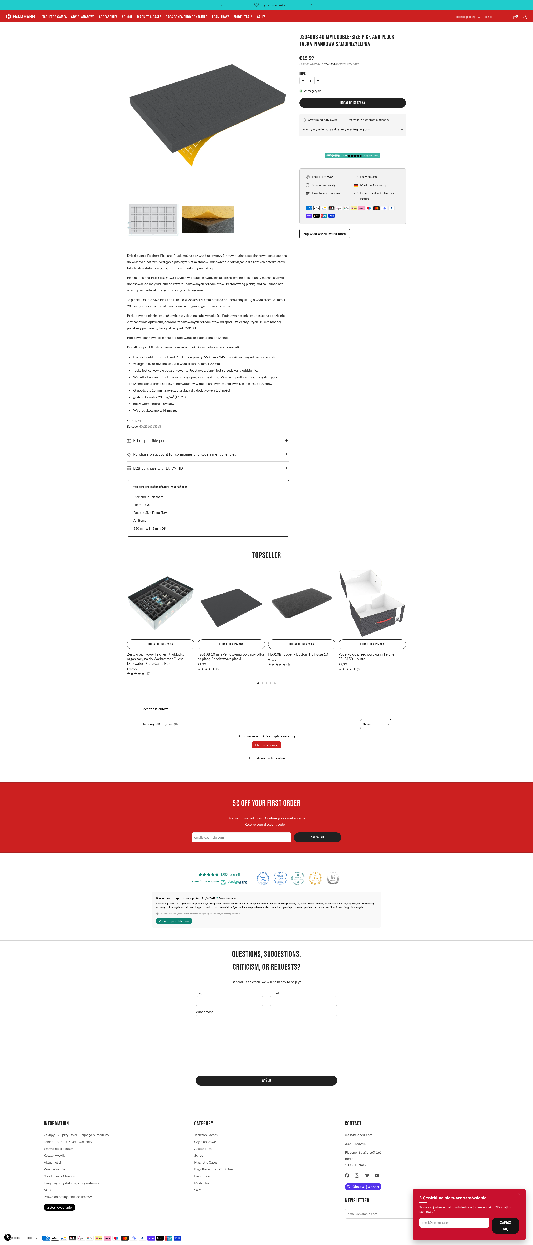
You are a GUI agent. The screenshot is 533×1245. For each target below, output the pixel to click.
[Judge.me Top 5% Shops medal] (333, 878)
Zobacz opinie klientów (174, 921)
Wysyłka (329, 63)
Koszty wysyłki (54, 1155)
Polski (488, 17)
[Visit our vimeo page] (367, 1175)
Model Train (243, 17)
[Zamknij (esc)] (520, 1194)
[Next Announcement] (311, 5)
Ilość (302, 74)
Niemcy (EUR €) (465, 17)
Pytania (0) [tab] (170, 724)
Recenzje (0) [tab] (151, 724)
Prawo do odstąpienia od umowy (68, 1197)
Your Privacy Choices (59, 1176)
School (127, 17)
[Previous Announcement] (221, 5)
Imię (199, 993)
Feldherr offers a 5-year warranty (68, 1142)
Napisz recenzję (266, 745)
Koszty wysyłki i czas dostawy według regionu (336, 129)
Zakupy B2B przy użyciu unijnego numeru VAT (77, 1135)
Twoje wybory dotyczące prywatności (71, 1183)
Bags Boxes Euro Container (187, 17)
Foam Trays (220, 17)
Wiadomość (204, 1012)
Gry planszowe (83, 17)
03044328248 (355, 1143)
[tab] (258, 683)
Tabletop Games (54, 17)
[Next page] (406, 604)
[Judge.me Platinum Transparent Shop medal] (298, 878)
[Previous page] (127, 604)
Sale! (261, 17)
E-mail (274, 993)
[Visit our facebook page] (347, 1175)
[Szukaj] (505, 17)
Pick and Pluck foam (148, 497)
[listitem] (266, 5)
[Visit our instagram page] (357, 1175)
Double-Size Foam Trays (150, 512)
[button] (7, 1237)
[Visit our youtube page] (377, 1175)
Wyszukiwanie (54, 1169)
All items (139, 520)
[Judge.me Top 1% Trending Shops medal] (315, 878)
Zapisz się (505, 1225)
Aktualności (52, 1162)
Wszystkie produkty (58, 1148)
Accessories (108, 17)
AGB (47, 1190)
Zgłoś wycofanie (59, 1207)
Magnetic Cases (149, 17)
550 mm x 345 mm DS (149, 528)
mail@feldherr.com (358, 1135)
